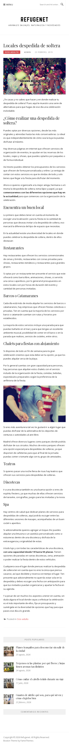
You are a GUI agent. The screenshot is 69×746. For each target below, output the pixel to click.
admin (27, 52)
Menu (9, 4)
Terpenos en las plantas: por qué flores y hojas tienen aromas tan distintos (40, 665)
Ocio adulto (12, 52)
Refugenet (34, 19)
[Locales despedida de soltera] (34, 75)
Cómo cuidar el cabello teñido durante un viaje (40, 679)
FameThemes (27, 740)
